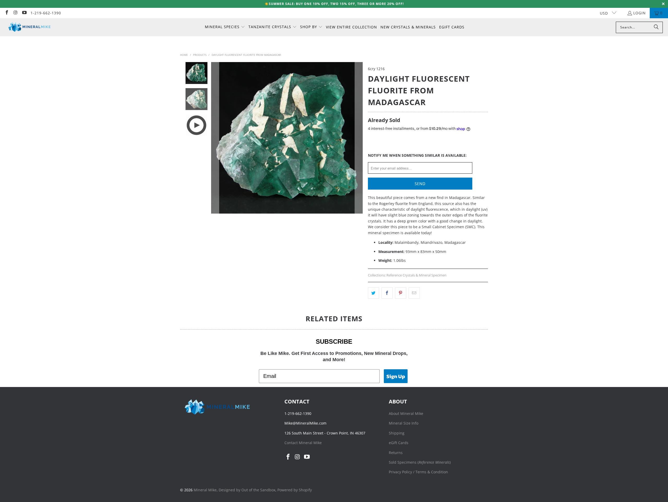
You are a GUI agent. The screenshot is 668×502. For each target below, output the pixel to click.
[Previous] (215, 138)
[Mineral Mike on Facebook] (6, 12)
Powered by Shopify (294, 489)
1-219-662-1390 (46, 12)
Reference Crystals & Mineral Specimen (416, 275)
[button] (225, 27)
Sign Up (395, 376)
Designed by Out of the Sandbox (247, 489)
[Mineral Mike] (29, 27)
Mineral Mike (205, 489)
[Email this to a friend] (414, 292)
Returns (396, 452)
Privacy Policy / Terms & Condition (418, 471)
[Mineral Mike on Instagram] (15, 12)
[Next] (359, 138)
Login (639, 12)
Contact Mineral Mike (303, 442)
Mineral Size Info (403, 423)
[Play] (287, 138)
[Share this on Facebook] (387, 292)
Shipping (396, 433)
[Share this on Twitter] (373, 292)
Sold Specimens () (420, 462)
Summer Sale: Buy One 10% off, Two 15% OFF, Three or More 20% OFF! (336, 4)
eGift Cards (398, 442)
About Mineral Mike (406, 413)
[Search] (656, 27)
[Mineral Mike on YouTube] (24, 12)
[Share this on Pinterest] (400, 292)
